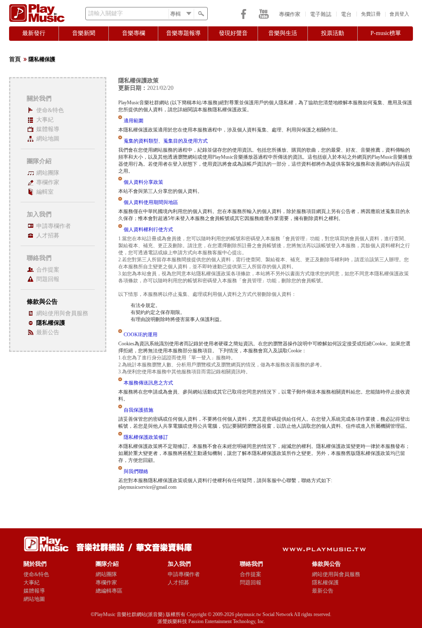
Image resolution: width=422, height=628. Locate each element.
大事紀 (45, 120)
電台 (346, 14)
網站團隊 (47, 173)
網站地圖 (47, 139)
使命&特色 (50, 110)
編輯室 (45, 192)
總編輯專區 (109, 591)
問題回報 (47, 279)
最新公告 (47, 332)
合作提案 (47, 270)
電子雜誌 (320, 14)
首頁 (15, 59)
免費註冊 (371, 14)
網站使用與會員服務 (62, 313)
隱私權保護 (50, 323)
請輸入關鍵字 (105, 13)
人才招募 (47, 235)
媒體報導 (47, 129)
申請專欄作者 (53, 226)
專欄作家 (289, 14)
